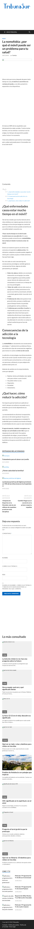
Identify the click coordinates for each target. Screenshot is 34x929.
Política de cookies (14, 925)
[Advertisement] (17, 22)
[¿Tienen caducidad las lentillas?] (5, 467)
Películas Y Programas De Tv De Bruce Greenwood (23, 876)
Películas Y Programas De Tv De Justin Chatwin (23, 906)
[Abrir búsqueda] (29, 32)
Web (3, 574)
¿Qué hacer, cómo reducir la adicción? (19, 200)
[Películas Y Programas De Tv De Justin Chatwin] (8, 905)
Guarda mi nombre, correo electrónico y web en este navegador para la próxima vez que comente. (16, 587)
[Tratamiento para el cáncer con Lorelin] (5, 456)
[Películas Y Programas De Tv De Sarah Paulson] (8, 887)
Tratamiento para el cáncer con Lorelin (15, 459)
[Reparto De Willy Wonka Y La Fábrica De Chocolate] (8, 896)
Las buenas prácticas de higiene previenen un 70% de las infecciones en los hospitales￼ (16, 484)
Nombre (5, 558)
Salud (4, 38)
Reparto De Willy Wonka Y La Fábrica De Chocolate (23, 897)
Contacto (5, 925)
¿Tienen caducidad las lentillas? (13, 471)
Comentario (7, 533)
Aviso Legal (12, 926)
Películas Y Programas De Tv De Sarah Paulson (23, 887)
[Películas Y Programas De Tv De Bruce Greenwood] (8, 876)
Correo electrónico (9, 566)
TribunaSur (16, 922)
